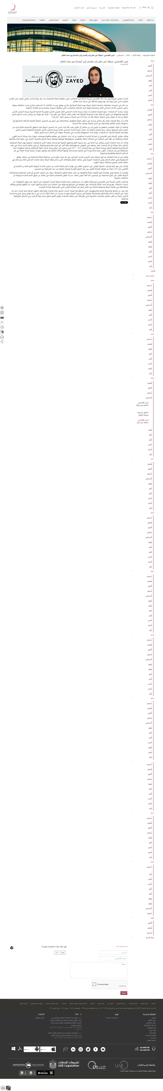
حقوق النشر (110, 1003)
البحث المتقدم (79, 8)
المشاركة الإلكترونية (29, 20)
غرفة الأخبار (136, 55)
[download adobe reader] (19, 1048)
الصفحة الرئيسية (149, 55)
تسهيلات (153, 1003)
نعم (62, 952)
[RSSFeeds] (81, 1014)
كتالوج (154, 1018)
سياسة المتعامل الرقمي (52, 1003)
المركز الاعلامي (53, 20)
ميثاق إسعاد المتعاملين (37, 1003)
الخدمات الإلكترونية (128, 8)
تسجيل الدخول (91, 8)
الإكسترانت (152, 1033)
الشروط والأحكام (133, 1003)
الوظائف (42, 20)
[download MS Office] (15, 1048)
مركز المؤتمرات (151, 1028)
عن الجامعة (150, 20)
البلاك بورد (152, 1030)
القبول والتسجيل (150, 1035)
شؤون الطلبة (93, 20)
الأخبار (153, 271)
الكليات (140, 20)
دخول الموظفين (151, 1023)
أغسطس (120, 55)
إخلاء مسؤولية (144, 1003)
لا (56, 952)
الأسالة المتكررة (23, 1003)
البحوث (74, 20)
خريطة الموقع (151, 1040)
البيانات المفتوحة (114, 8)
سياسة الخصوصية (121, 1003)
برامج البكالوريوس (128, 20)
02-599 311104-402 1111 (145, 1049)
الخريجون (65, 20)
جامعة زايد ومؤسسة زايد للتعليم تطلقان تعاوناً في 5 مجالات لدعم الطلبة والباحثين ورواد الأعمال (65, 1034)
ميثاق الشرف (100, 1003)
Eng (144, 7)
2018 (128, 55)
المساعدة (64, 1003)
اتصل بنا (102, 8)
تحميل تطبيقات (39, 1018)
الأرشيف (92, 1003)
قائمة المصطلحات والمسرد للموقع (78, 1003)
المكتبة (82, 20)
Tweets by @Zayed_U (112, 1018)
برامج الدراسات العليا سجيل (110, 20)
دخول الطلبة (152, 1020)
